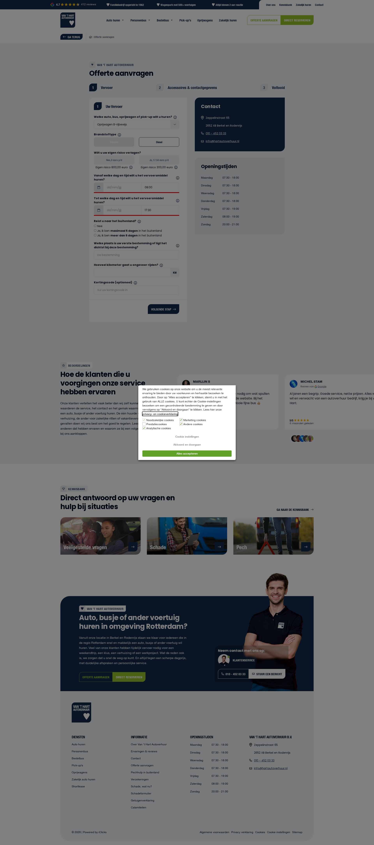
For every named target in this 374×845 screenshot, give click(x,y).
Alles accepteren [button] (187, 453)
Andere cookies (193, 424)
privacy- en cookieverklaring (160, 414)
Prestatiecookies (156, 424)
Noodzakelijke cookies (160, 420)
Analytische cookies (158, 428)
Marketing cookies (194, 420)
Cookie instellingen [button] (187, 436)
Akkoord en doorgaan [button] (187, 444)
